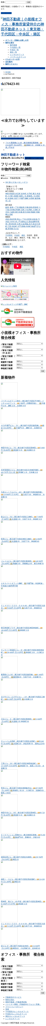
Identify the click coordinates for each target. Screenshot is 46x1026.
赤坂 (7, 219)
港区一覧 (13, 52)
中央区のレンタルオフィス (16, 1014)
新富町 (35, 207)
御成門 (34, 226)
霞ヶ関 (8, 224)
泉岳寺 (35, 224)
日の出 (16, 229)
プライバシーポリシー (14, 1007)
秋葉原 (12, 194)
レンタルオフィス (17, 55)
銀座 (7, 207)
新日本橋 (26, 212)
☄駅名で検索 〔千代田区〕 (7, 345)
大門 (19, 226)
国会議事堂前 (34, 222)
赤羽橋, (10, 229)
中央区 (17, 235)
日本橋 (12, 210)
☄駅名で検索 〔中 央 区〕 (7, 351)
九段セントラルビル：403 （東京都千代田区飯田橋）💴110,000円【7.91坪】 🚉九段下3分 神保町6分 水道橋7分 (23, 494)
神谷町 (14, 224)
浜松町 (14, 226)
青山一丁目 (21, 219)
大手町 (29, 194)
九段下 (16, 198)
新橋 (23, 226)
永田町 (31, 198)
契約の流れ (9, 1000)
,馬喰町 (33, 212)
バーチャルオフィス (18, 57)
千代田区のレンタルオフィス (17, 1012)
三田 (9, 226)
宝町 (23, 210)
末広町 (18, 194)
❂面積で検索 (7, 365)
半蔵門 (22, 198)
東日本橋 (18, 212)
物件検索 (13, 45)
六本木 (12, 222)
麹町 (27, 198)
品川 (30, 224)
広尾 (19, 224)
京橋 (27, 207)
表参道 (35, 219)
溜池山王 (24, 222)
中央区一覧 (14, 50)
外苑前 (29, 219)
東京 (34, 194)
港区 (23, 235)
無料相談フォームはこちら (34, 158)
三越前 (12, 212)
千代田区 (9, 235)
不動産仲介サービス (13, 997)
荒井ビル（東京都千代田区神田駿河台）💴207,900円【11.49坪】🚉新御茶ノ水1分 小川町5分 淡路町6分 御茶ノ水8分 (23, 790)
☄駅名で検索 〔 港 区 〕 (8, 357)
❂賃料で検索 (7, 362)
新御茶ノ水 (31, 196)
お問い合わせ (6, 13)
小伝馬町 (28, 210)
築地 (31, 207)
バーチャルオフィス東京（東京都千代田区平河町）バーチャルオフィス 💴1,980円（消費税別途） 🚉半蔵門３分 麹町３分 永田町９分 (23, 403)
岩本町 (23, 194)
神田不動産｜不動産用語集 (16, 1002)
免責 (7, 1009)
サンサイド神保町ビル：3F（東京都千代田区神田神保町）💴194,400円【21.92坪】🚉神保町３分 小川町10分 (22, 652)
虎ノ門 (18, 222)
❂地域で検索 (7, 368)
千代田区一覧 (15, 47)
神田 (7, 194)
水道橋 (10, 198)
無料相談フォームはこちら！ (12, 139)
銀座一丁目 (14, 207)
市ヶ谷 (8, 201)
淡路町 (16, 196)
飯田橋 (37, 198)
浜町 (11, 214)
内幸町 (28, 226)
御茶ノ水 (22, 196)
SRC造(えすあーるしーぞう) (16, 182)
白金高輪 (24, 224)
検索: (3, 2)
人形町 (35, 210)
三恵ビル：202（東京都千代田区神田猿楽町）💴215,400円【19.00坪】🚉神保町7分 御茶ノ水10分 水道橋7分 (22, 766)
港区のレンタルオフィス (15, 1016)
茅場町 (18, 210)
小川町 (10, 196)
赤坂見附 (13, 219)
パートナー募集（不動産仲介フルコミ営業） (23, 1004)
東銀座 (22, 207)
